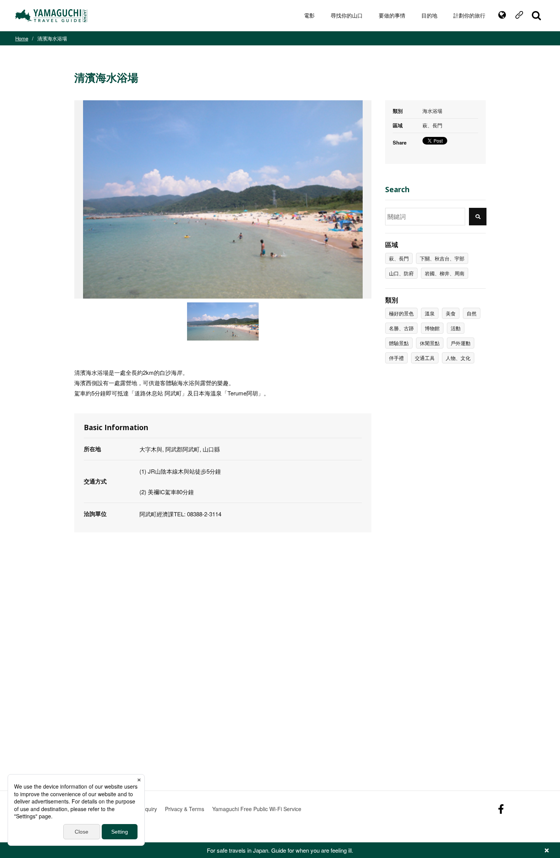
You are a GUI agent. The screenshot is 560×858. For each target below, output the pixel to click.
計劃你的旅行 (469, 15)
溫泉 (430, 313)
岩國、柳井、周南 (444, 273)
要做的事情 (392, 15)
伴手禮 (396, 358)
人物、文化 (458, 358)
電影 (309, 15)
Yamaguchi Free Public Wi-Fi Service (256, 809)
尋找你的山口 (347, 15)
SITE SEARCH (536, 15)
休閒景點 (430, 343)
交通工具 (425, 358)
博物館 (432, 328)
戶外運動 (460, 343)
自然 (472, 313)
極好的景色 (401, 313)
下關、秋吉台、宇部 (442, 258)
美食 (451, 313)
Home (21, 38)
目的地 (429, 15)
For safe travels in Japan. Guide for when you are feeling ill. (280, 850)
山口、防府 (401, 273)
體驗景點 (399, 343)
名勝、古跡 (401, 328)
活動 (456, 328)
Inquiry (149, 809)
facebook (501, 809)
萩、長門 (399, 258)
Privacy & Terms (184, 809)
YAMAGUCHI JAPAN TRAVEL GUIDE (52, 15)
